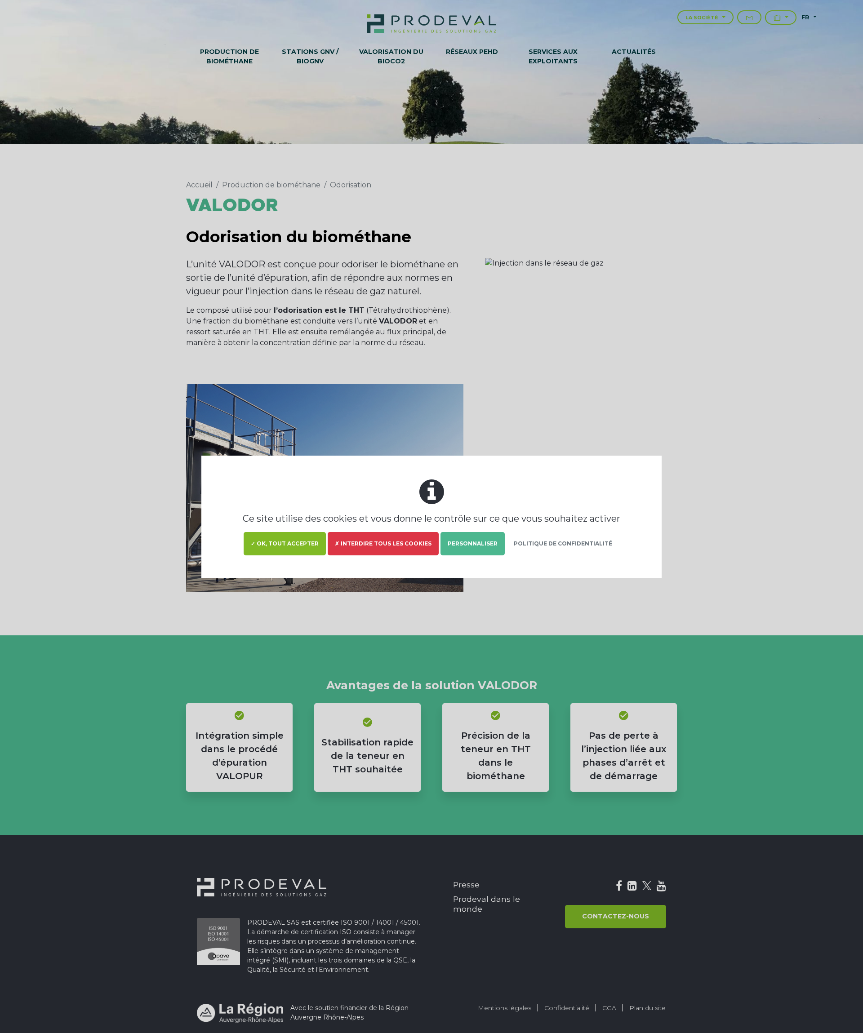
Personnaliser (473, 543)
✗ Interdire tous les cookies (383, 543)
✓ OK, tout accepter (285, 543)
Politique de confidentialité (563, 543)
